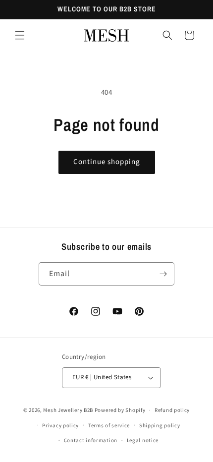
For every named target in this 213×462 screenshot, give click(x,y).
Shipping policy (159, 425)
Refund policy (172, 410)
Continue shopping (106, 162)
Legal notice (143, 440)
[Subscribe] (163, 274)
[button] (20, 35)
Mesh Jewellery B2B (68, 410)
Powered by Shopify (120, 410)
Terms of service (109, 425)
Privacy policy (60, 425)
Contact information (90, 440)
